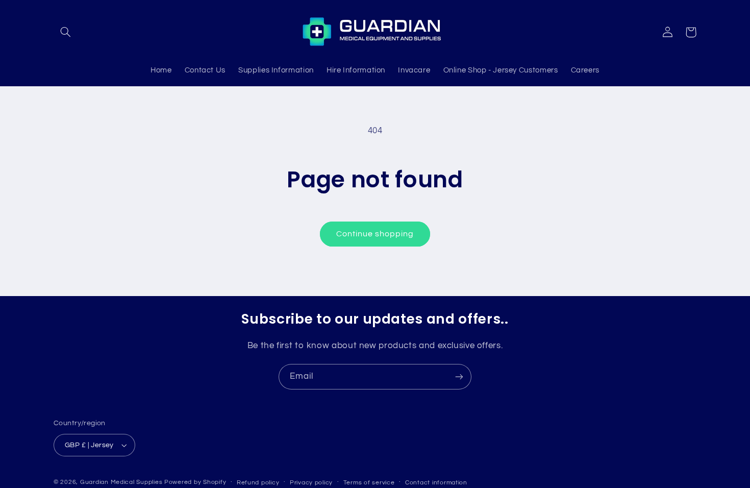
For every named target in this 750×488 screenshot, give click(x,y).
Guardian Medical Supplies (121, 482)
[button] (65, 32)
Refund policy (258, 482)
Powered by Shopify (195, 482)
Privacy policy (311, 482)
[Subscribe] (459, 376)
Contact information (436, 482)
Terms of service (369, 482)
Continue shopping (375, 234)
